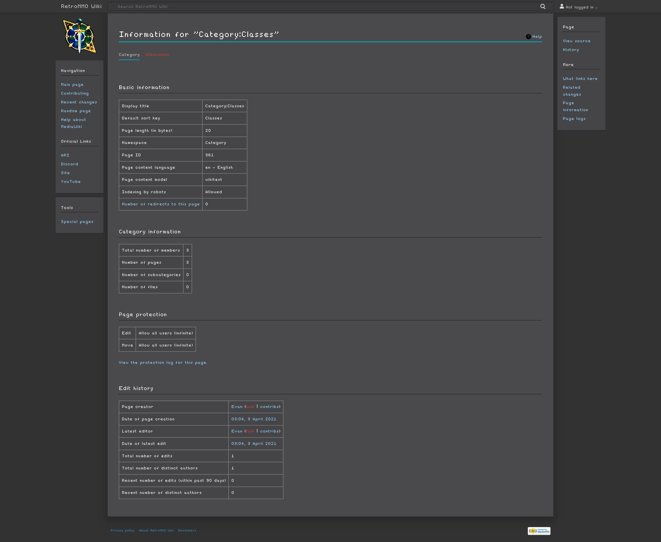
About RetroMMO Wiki (156, 530)
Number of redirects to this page (161, 204)
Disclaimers (187, 530)
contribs (269, 406)
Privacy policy (122, 530)
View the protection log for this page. (163, 362)
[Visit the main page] (79, 36)
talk (250, 406)
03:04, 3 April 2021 (254, 419)
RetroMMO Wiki (81, 6)
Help (537, 36)
